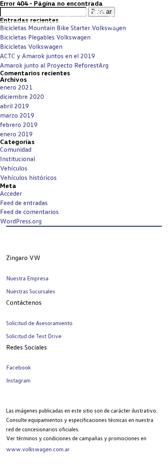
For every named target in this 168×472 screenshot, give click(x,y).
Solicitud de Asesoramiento (39, 322)
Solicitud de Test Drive (34, 335)
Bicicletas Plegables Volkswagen (45, 37)
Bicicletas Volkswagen (31, 46)
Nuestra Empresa (27, 278)
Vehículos (13, 168)
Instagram (18, 380)
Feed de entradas (24, 203)
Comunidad (15, 149)
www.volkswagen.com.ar (38, 449)
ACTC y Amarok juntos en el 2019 (47, 56)
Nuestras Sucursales (30, 291)
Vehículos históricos (28, 177)
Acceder (11, 193)
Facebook (18, 367)
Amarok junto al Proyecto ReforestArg (54, 65)
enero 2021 (16, 87)
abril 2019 (14, 106)
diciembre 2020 (22, 96)
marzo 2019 (17, 115)
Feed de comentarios (29, 212)
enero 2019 (16, 134)
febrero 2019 (19, 124)
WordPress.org (21, 221)
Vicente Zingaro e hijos (64, 11)
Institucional (17, 159)
